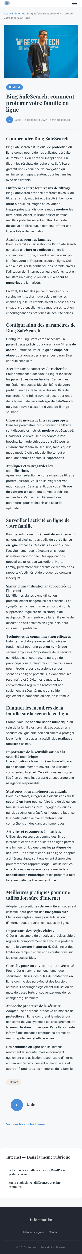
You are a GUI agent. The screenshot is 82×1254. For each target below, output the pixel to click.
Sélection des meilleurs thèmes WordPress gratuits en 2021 (37, 1172)
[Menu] (74, 3)
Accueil (8, 13)
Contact (54, 1232)
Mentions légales (33, 1232)
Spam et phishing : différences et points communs (35, 1184)
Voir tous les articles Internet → (27, 1124)
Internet (20, 13)
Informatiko (41, 1219)
